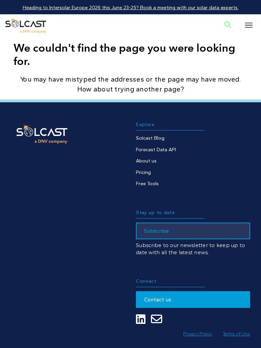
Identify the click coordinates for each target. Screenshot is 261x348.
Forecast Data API (156, 149)
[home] (25, 25)
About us (146, 161)
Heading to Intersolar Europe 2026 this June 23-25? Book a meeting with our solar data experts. (131, 7)
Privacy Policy (197, 333)
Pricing (143, 172)
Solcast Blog (150, 138)
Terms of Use (236, 333)
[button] (248, 25)
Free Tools (147, 183)
